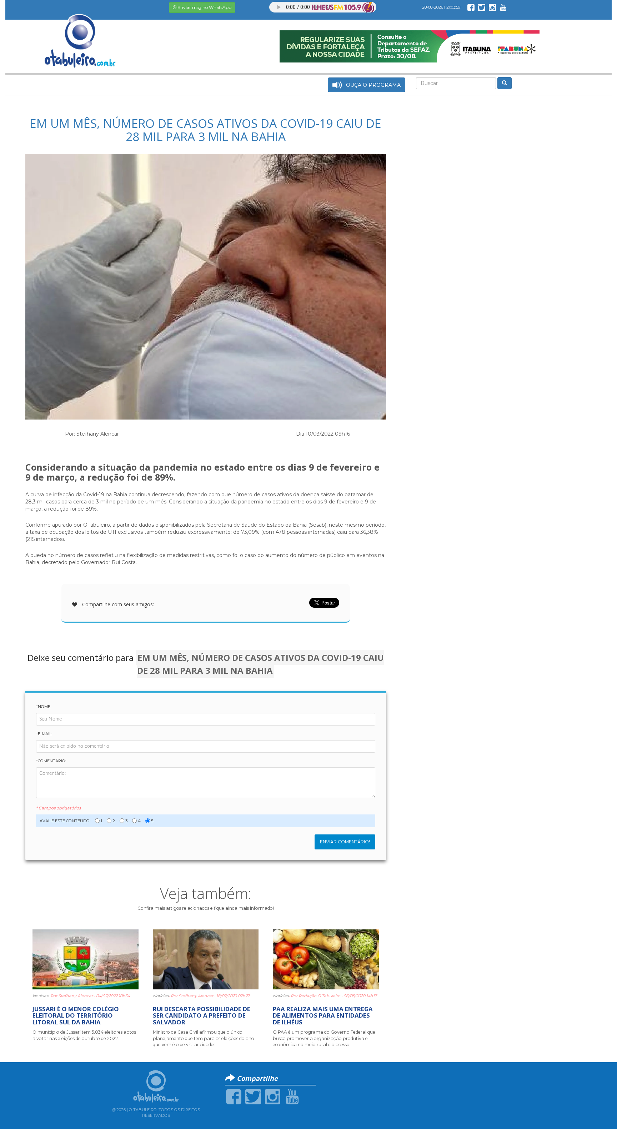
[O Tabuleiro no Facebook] (471, 7)
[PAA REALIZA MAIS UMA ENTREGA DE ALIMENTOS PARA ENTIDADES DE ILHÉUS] (326, 958)
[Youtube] (292, 1096)
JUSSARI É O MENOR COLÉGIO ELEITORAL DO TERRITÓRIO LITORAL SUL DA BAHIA (75, 1015)
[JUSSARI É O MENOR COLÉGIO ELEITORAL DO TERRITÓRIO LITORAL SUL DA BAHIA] (85, 958)
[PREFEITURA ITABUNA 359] (410, 46)
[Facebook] (233, 1096)
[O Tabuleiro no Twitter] (481, 7)
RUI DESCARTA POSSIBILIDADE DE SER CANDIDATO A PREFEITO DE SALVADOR (201, 1015)
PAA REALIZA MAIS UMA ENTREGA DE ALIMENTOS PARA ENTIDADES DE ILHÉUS (323, 1015)
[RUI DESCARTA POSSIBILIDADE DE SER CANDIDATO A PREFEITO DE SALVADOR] (206, 958)
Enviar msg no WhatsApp (203, 7)
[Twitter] (253, 1096)
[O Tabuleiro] (80, 33)
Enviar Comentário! (345, 841)
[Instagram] (272, 1096)
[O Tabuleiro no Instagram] (492, 7)
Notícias (40, 995)
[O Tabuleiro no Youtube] (503, 7)
